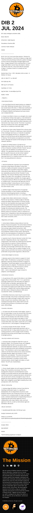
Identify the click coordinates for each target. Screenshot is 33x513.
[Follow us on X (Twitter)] (4, 465)
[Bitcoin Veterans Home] (16, 10)
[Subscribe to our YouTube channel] (11, 465)
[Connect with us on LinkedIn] (7, 465)
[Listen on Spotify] (15, 465)
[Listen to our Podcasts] (18, 465)
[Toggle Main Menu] (30, 2)
